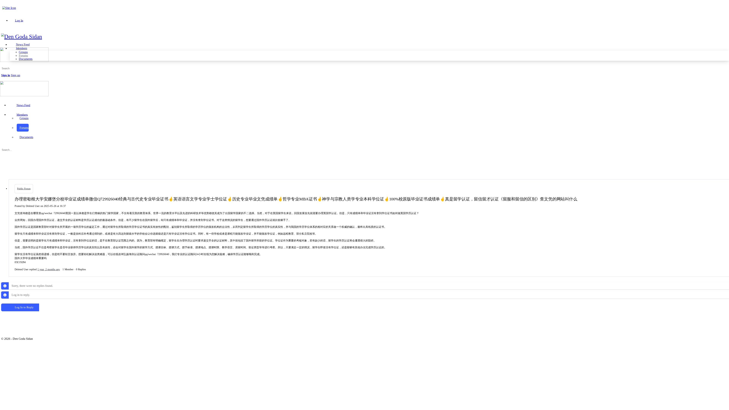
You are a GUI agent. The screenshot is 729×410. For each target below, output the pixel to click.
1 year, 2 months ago (48, 269)
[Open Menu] (2, 45)
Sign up (15, 75)
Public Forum (23, 188)
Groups (24, 118)
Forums (24, 127)
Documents (26, 137)
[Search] (3, 71)
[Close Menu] (2, 98)
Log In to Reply (24, 307)
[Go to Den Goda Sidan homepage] (21, 36)
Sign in (5, 75)
